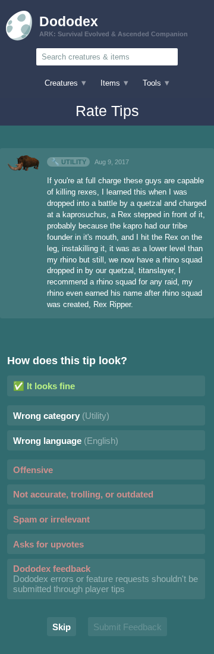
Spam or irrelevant (51, 519)
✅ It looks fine (44, 386)
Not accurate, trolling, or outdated (83, 494)
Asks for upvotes (48, 544)
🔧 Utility (68, 161)
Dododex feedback (105, 579)
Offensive (33, 470)
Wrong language (65, 441)
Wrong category (61, 416)
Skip (61, 627)
